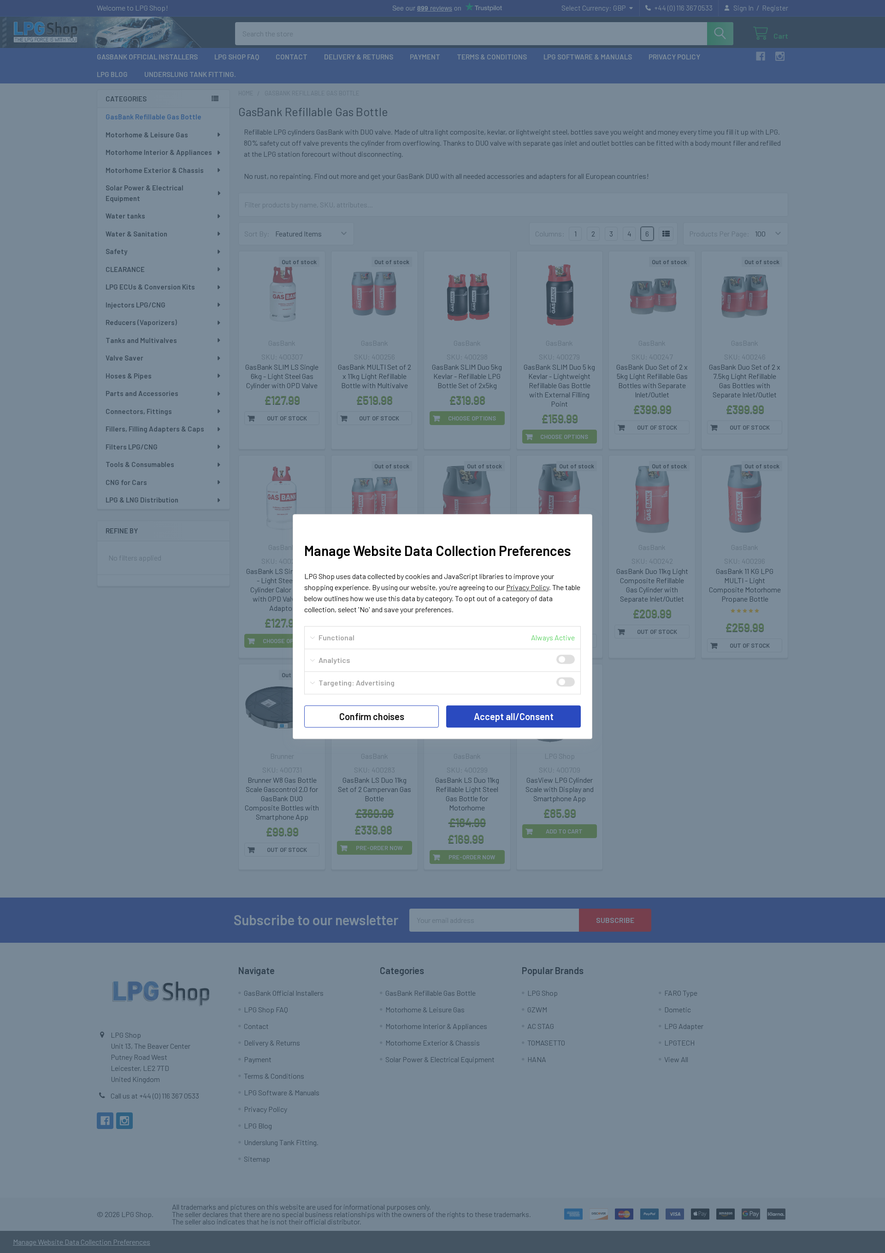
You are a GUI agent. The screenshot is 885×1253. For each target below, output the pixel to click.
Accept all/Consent (514, 716)
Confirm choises (371, 716)
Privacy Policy (527, 587)
